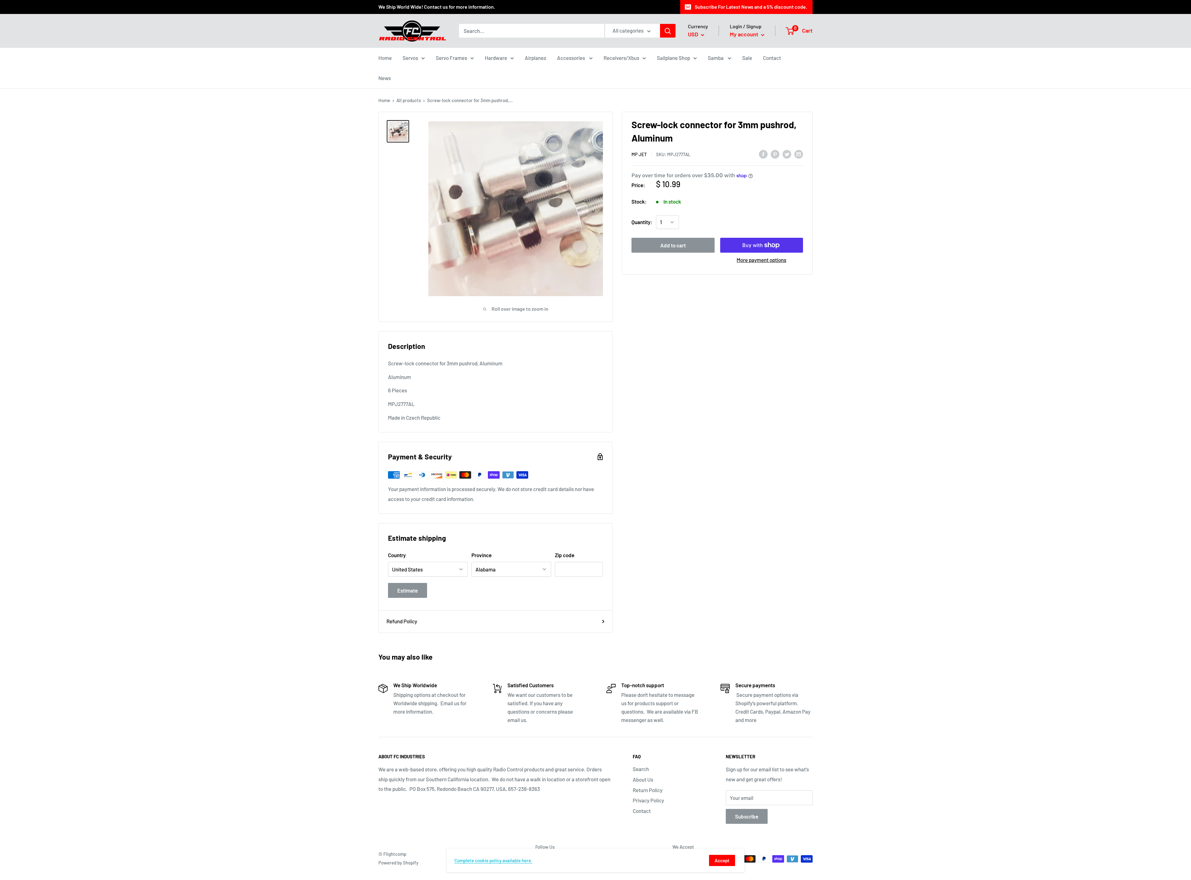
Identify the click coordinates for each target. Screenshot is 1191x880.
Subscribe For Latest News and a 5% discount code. (751, 7)
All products (408, 100)
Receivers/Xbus (621, 57)
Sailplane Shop (673, 57)
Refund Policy (401, 621)
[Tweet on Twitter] (787, 154)
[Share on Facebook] (763, 154)
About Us (643, 779)
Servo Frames (451, 57)
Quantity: (641, 222)
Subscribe (746, 816)
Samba (716, 57)
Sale (747, 57)
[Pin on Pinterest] (775, 154)
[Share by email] (798, 154)
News (384, 78)
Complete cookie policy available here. (493, 860)
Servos (410, 57)
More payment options (761, 260)
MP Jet (639, 154)
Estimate (407, 590)
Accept (722, 860)
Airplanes (535, 57)
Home (385, 57)
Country (397, 555)
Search (641, 769)
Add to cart (673, 245)
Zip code (564, 555)
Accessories (571, 57)
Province (481, 555)
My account (745, 34)
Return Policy (647, 790)
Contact (772, 57)
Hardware (496, 57)
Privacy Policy (648, 800)
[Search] (668, 31)
